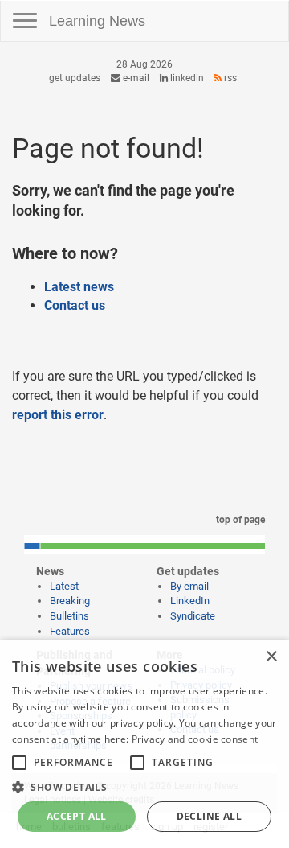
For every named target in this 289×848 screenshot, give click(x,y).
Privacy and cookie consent (195, 739)
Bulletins (69, 616)
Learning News (97, 21)
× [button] (271, 657)
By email (189, 586)
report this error (58, 414)
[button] (144, 786)
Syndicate (192, 616)
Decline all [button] (209, 816)
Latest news (79, 286)
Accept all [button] (77, 816)
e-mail (134, 78)
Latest (64, 586)
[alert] (144, 744)
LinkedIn (186, 78)
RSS (229, 78)
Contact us (74, 305)
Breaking (70, 601)
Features (70, 631)
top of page (239, 519)
